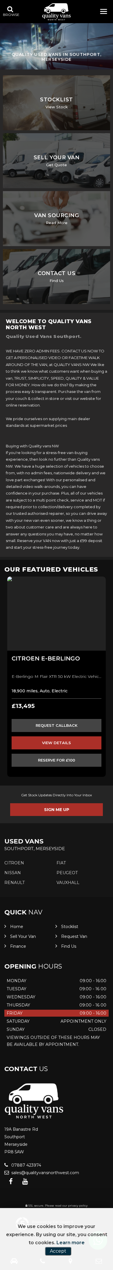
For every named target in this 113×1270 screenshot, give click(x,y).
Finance (18, 946)
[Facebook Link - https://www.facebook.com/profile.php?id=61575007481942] (11, 1181)
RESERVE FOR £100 (56, 760)
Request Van (74, 936)
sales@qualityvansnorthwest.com (44, 1172)
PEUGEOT (67, 872)
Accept (58, 1251)
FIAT (61, 862)
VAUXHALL (68, 882)
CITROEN (14, 862)
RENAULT (14, 882)
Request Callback (56, 725)
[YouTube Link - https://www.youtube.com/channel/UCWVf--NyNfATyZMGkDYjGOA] (25, 1181)
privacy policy (78, 1205)
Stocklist (69, 926)
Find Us (68, 946)
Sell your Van (23, 936)
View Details (56, 742)
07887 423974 (25, 1165)
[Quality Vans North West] (56, 12)
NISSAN (12, 872)
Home (16, 926)
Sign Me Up (56, 809)
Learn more (71, 1242)
